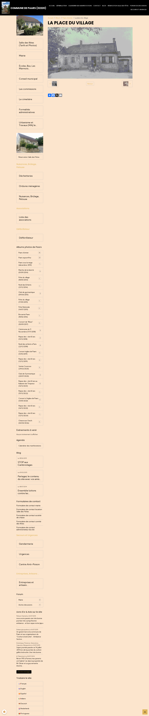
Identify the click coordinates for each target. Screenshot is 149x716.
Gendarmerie (26, 544)
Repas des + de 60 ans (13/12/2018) (30, 338)
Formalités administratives (27, 111)
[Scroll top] (144, 711)
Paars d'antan (67, 18)
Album (57, 18)
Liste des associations (25, 218)
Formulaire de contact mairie (28, 505)
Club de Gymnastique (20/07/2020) (30, 375)
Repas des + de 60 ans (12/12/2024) (30, 414)
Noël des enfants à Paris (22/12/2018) (30, 345)
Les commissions (27, 89)
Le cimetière (25, 99)
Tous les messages (24, 672)
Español (23, 694)
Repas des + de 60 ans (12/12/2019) (30, 360)
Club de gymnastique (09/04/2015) (30, 293)
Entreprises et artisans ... (26, 583)
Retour (90, 84)
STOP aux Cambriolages (25, 463)
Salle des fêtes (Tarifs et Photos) (28, 44)
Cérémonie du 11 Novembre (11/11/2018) (30, 330)
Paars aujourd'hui (29, 258)
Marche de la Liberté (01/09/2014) (30, 271)
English (23, 689)
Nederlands (24, 708)
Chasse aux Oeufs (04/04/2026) (30, 422)
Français (23, 684)
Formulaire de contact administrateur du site (25, 528)
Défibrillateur (61, 6)
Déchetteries (26, 176)
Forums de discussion (138, 6)
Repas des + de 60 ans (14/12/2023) (30, 407)
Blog (104, 6)
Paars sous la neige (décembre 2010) (30, 264)
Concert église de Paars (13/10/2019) (30, 352)
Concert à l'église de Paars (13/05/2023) (30, 399)
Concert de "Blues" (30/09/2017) (30, 323)
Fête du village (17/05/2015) (29, 301)
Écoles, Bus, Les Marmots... (27, 67)
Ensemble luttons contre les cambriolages (27, 492)
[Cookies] (4, 712)
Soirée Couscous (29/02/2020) (30, 367)
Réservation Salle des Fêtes (118, 6)
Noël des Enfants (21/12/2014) (30, 286)
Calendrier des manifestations (80, 6)
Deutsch (23, 704)
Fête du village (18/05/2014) (29, 278)
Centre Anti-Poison (29, 564)
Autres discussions (29, 605)
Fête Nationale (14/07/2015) (30, 308)
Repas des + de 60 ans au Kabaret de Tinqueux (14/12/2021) (30, 383)
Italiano (23, 699)
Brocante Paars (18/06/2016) (29, 315)
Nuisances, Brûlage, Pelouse (29, 197)
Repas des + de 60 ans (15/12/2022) (30, 392)
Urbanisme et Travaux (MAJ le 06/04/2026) (27, 124)
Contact (97, 6)
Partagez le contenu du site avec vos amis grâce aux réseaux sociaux (28, 478)
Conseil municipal (28, 78)
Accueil (52, 6)
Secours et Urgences (139, 10)
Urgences (24, 554)
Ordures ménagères (29, 186)
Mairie (22, 55)
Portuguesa (24, 713)
